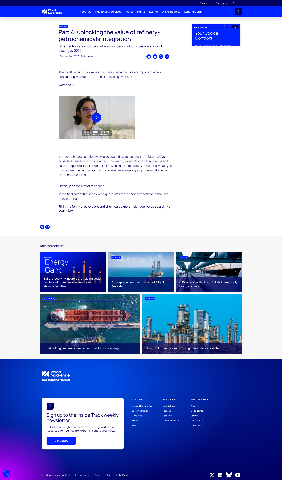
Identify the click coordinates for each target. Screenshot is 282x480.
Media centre (197, 410)
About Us (85, 11)
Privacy (98, 475)
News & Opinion (170, 406)
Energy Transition (140, 410)
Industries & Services (108, 11)
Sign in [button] (237, 2)
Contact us (205, 3)
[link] (141, 376)
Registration (221, 3)
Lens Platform (193, 11)
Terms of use (85, 475)
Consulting (137, 415)
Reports (136, 425)
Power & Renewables (142, 406)
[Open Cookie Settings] (6, 473)
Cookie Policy (121, 475)
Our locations (197, 420)
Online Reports (171, 11)
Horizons (167, 410)
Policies (108, 475)
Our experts (196, 425)
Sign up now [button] (61, 440)
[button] (238, 11)
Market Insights (135, 11)
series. (100, 186)
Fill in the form (69, 206)
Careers (194, 415)
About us (195, 406)
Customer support (171, 420)
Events (153, 11)
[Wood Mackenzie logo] (52, 11)
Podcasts (167, 415)
